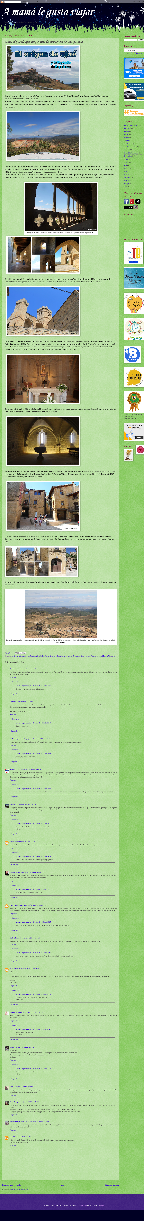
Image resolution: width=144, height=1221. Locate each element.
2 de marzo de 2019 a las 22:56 (24, 1047)
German (13, 701)
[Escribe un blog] (18, 653)
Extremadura (128, 156)
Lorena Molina (15, 872)
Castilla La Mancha (130, 147)
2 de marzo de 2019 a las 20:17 (41, 994)
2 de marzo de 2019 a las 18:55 (41, 922)
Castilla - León (128, 144)
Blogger (102, 1205)
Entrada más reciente (11, 1184)
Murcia (126, 171)
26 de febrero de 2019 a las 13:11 (31, 872)
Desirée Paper (14, 938)
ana (11, 1137)
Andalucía (127, 128)
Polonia (126, 180)
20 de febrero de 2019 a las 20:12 (26, 701)
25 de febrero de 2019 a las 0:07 (26, 804)
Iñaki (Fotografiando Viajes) (19, 739)
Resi (11, 1087)
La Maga (13, 804)
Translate (139, 53)
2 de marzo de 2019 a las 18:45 (41, 753)
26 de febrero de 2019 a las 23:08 (28, 968)
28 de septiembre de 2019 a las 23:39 (37, 1121)
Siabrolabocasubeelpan (18, 905)
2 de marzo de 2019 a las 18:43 (41, 723)
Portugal (126, 183)
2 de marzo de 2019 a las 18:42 (41, 686)
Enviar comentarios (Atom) (19, 1189)
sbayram (84, 1205)
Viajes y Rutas (14, 769)
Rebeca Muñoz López (17, 1012)
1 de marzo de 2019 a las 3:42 (34, 1012)
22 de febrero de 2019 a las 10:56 (30, 769)
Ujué (113, 656)
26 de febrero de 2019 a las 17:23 (30, 938)
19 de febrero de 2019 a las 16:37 (26, 669)
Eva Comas (14, 968)
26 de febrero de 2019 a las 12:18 (24, 842)
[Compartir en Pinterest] (24, 653)
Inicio (63, 1184)
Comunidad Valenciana (131, 153)
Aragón (126, 134)
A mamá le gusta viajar (47, 12)
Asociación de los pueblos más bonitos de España (26, 656)
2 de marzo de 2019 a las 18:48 (41, 788)
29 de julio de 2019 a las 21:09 (29, 1102)
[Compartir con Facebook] (22, 653)
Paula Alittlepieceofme (17, 1121)
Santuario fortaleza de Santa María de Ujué (98, 656)
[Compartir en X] (20, 653)
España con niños (47, 656)
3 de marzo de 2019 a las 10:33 (41, 1069)
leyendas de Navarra (60, 656)
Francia (126, 159)
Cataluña (126, 150)
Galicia (126, 162)
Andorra (126, 131)
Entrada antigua (112, 1184)
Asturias (126, 137)
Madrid (126, 168)
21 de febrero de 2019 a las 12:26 (40, 739)
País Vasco (127, 177)
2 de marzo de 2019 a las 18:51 (41, 856)
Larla (12, 842)
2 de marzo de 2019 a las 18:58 (41, 953)
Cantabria (127, 141)
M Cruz (12, 669)
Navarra (69, 656)
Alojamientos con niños (131, 125)
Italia (125, 165)
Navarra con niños (78, 656)
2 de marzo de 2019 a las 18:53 (41, 889)
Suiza (125, 186)
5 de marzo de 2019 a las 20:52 (23, 1087)
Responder (13, 677)
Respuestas (15, 682)
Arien (12, 1047)
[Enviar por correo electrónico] (16, 653)
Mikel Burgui (14, 1102)
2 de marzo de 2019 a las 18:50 (41, 823)
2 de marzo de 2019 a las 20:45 (41, 1029)
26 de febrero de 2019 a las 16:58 (36, 905)
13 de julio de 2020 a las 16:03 (22, 1137)
